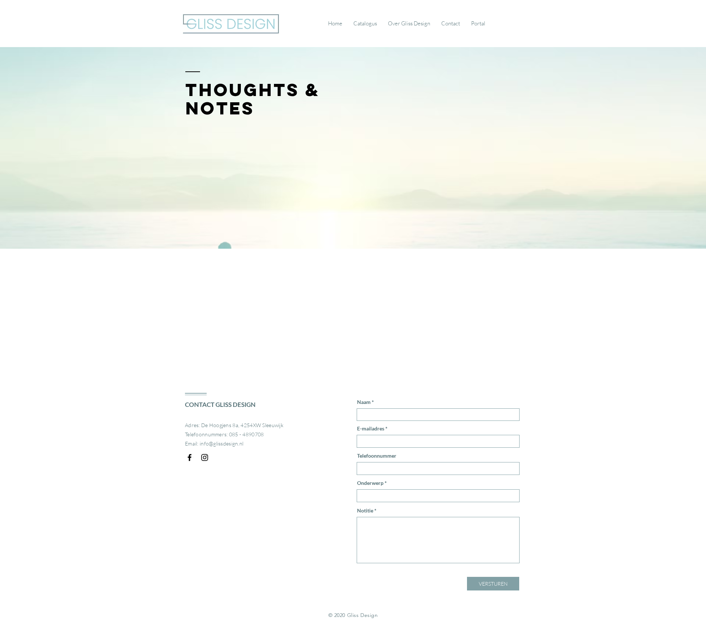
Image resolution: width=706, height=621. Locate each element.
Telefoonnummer (376, 455)
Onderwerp (370, 483)
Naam (364, 402)
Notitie (365, 510)
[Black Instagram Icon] (204, 457)
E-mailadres (370, 428)
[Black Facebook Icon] (189, 457)
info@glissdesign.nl (221, 443)
